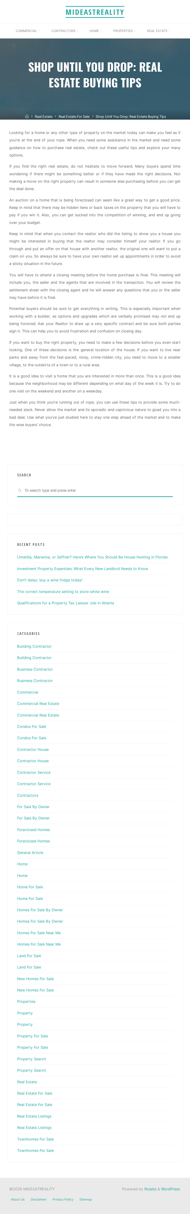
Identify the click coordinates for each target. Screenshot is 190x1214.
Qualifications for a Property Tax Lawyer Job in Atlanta (65, 603)
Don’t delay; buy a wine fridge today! (49, 580)
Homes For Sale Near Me (39, 932)
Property (25, 1013)
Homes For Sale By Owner (40, 910)
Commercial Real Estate (38, 703)
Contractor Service (34, 772)
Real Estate (43, 117)
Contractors (27, 795)
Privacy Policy (63, 1199)
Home (22, 864)
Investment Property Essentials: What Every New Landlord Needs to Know (82, 568)
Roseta (149, 1189)
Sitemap (85, 1199)
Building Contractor (34, 646)
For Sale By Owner (33, 806)
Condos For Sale (31, 726)
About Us (18, 1199)
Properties (26, 1001)
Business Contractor (35, 669)
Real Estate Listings (34, 1116)
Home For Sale (30, 887)
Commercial (27, 692)
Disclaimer (38, 1199)
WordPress (170, 1189)
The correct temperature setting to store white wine (63, 591)
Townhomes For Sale (35, 1139)
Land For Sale (29, 955)
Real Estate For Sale (74, 117)
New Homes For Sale (35, 978)
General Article (30, 852)
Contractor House (33, 749)
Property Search (31, 1059)
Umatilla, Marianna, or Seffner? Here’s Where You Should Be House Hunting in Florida (92, 557)
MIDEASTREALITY (95, 12)
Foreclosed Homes (33, 829)
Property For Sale (32, 1036)
